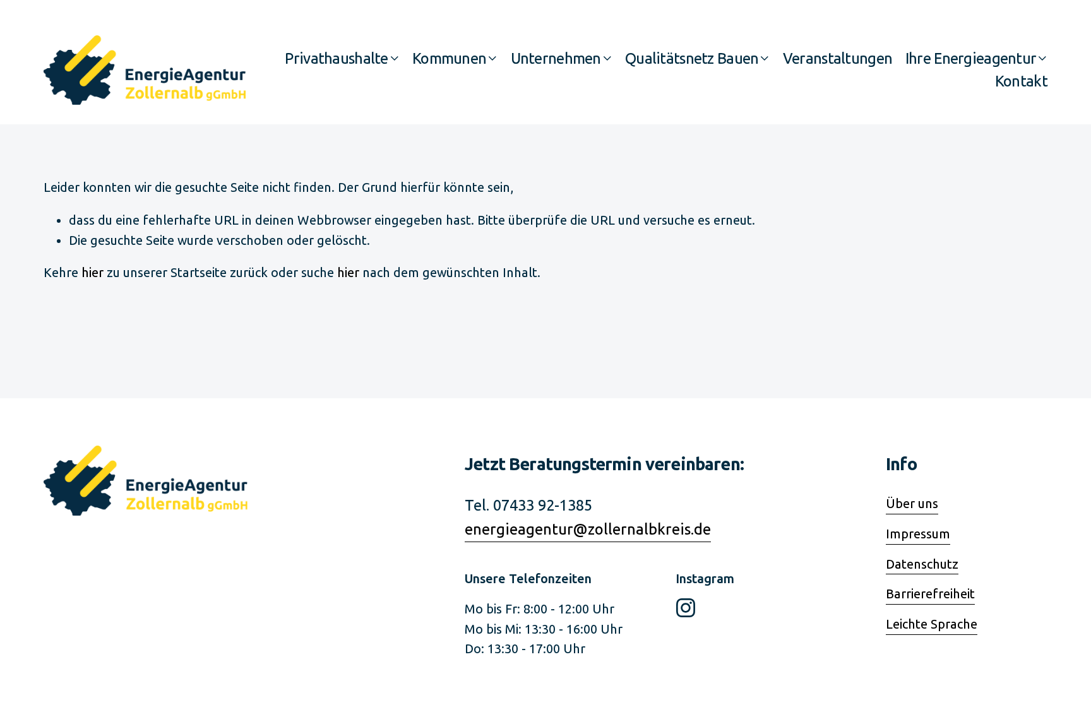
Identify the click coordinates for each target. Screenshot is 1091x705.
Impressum (918, 534)
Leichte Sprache (931, 624)
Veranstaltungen (837, 59)
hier (92, 272)
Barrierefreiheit (930, 593)
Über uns (912, 503)
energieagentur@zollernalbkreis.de (588, 529)
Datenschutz (922, 564)
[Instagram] (686, 608)
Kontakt (1021, 81)
